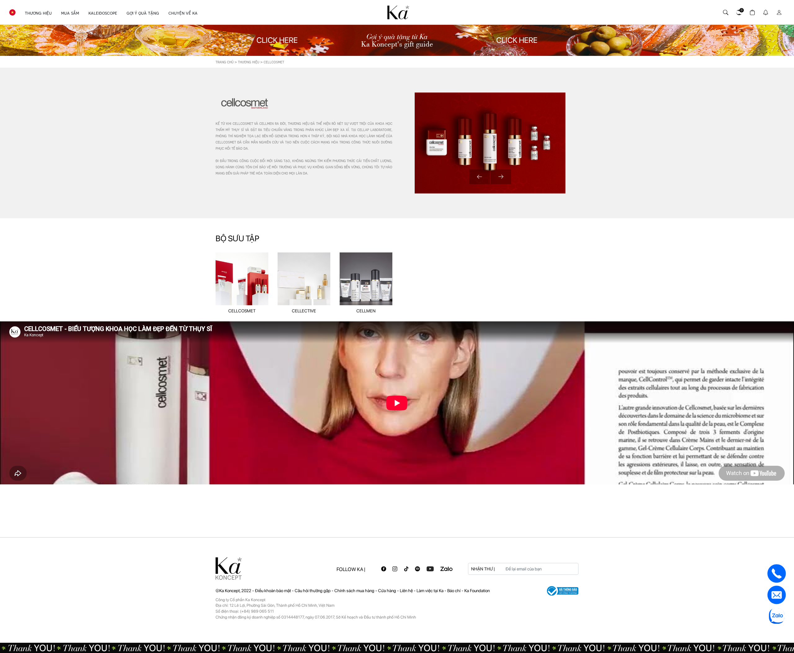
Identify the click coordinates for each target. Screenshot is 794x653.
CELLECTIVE (304, 310)
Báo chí (454, 590)
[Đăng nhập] (778, 11)
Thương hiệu (38, 13)
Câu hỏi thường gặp (313, 590)
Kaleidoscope (102, 13)
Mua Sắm (70, 13)
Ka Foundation (477, 590)
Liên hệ (407, 590)
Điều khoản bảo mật (273, 590)
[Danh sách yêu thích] (738, 11)
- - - (307, 590)
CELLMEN (366, 310)
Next (501, 176)
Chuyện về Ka (183, 13)
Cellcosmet (274, 62)
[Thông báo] (765, 11)
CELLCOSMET (242, 310)
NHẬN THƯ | (483, 568)
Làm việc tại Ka (430, 590)
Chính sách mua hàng (354, 590)
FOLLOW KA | (351, 569)
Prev (479, 176)
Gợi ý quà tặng (143, 13)
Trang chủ (225, 62)
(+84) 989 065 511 (257, 611)
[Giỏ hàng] (751, 11)
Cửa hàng (387, 590)
